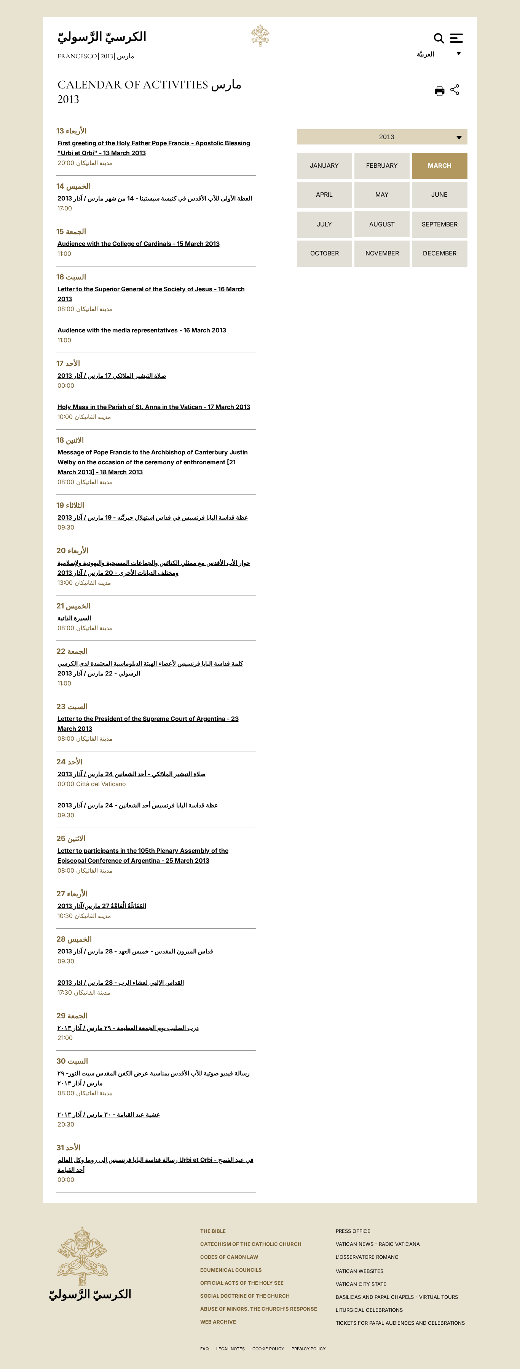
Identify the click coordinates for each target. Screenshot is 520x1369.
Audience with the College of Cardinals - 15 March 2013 (138, 243)
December (439, 253)
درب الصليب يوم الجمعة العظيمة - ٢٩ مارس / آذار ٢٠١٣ (128, 1028)
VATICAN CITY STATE (361, 1284)
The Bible (213, 1231)
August (382, 224)
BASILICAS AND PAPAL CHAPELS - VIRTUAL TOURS (397, 1297)
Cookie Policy (268, 1348)
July (324, 224)
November (382, 253)
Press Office (353, 1231)
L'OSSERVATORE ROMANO (367, 1257)
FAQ (204, 1348)
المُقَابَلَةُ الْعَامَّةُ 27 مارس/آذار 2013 (101, 906)
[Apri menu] (455, 38)
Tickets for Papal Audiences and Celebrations (400, 1323)
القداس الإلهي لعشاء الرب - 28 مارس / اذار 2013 (120, 982)
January (324, 165)
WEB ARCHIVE (218, 1322)
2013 (107, 56)
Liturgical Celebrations (369, 1310)
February (382, 165)
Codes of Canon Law (229, 1257)
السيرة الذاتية (74, 618)
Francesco (77, 56)
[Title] (455, 91)
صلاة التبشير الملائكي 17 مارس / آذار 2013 (111, 375)
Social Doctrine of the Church (245, 1296)
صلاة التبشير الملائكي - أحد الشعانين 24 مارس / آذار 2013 (131, 774)
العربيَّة (433, 56)
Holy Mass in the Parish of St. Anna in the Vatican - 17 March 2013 (153, 407)
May (382, 194)
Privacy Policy (308, 1348)
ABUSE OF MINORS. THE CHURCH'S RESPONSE (258, 1309)
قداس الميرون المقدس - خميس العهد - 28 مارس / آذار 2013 (135, 951)
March (439, 165)
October (324, 253)
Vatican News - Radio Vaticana (378, 1244)
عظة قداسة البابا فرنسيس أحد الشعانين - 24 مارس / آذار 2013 (137, 805)
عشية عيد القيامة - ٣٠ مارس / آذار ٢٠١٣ (108, 1114)
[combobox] (382, 136)
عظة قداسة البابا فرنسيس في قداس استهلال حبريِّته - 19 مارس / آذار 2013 (152, 517)
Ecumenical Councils (231, 1270)
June (439, 194)
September (440, 224)
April (324, 194)
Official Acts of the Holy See (242, 1283)
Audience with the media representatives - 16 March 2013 (141, 330)
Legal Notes (230, 1348)
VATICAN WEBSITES (359, 1271)
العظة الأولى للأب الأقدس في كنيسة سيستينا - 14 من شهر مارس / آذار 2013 (154, 198)
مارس (125, 56)
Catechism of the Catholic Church (250, 1244)
